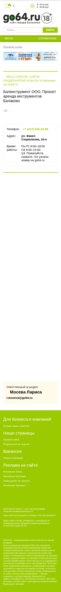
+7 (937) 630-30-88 (35, 129)
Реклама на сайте (20, 465)
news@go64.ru (17, 579)
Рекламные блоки (12, 471)
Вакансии (12, 451)
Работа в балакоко (13, 458)
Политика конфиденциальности (18, 511)
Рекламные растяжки (14, 476)
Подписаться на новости (16, 444)
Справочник (47, 38)
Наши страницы (18, 433)
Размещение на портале (16, 480)
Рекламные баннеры (14, 485)
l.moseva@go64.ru (20, 397)
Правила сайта (11, 439)
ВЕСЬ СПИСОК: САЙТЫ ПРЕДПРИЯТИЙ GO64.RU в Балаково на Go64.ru (29, 80)
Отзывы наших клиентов (16, 426)
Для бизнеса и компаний (27, 419)
